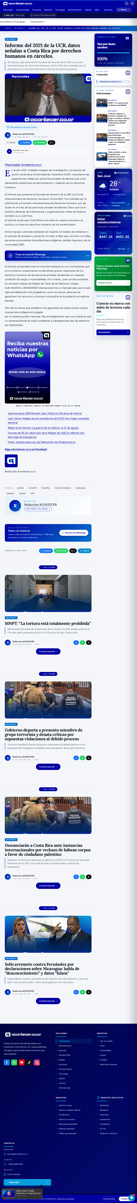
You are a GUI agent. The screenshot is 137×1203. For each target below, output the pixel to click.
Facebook (47, 551)
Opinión (88, 10)
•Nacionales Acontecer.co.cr (111, 82)
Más (97, 9)
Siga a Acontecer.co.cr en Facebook (26, 449)
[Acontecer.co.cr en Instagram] (37, 1062)
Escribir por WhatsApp (75, 533)
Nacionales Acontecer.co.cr (24, 164)
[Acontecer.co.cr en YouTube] (22, 1062)
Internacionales (22, 10)
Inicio (8, 28)
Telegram (86, 551)
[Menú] (132, 3)
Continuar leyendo (47, 651)
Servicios (108, 10)
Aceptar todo (126, 1199)
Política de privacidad (65, 1199)
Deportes (48, 10)
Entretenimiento (75, 10)
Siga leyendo (49, 567)
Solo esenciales (109, 1199)
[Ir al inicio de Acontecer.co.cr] (23, 1034)
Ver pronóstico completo (118, 204)
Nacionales (8, 10)
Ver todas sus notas (37, 509)
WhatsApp (62, 551)
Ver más (121, 249)
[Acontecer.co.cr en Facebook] (7, 1062)
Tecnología (60, 10)
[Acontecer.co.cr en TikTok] (29, 1062)
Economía (37, 10)
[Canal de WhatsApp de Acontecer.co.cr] (14, 1062)
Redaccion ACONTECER (23, 134)
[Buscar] (126, 3)
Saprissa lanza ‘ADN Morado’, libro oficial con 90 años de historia (45, 413)
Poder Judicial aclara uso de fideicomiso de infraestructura (41, 442)
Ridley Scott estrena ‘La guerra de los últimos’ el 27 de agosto (43, 427)
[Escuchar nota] (9, 151)
